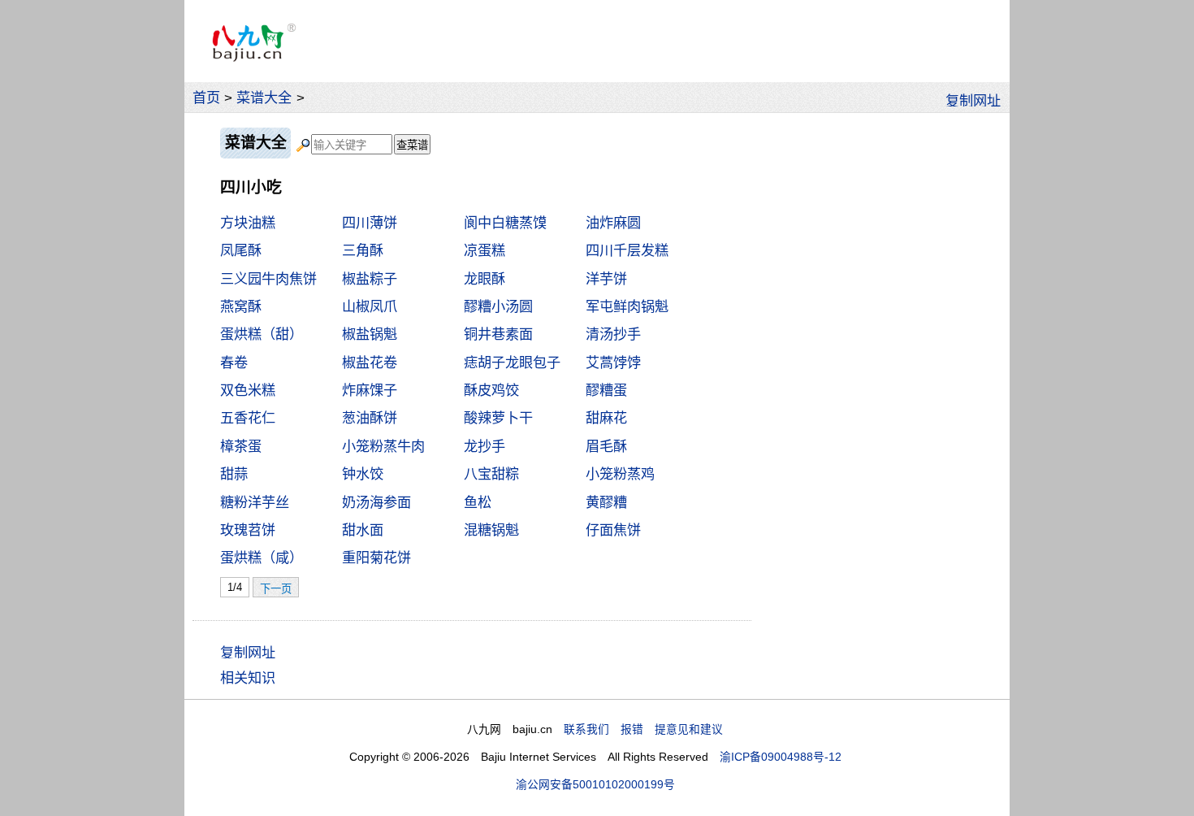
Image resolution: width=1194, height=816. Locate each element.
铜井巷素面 (498, 334)
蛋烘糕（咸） (261, 557)
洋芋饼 (606, 279)
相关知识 (247, 678)
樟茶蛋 (241, 446)
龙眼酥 (484, 279)
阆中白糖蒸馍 (505, 223)
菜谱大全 (264, 97)
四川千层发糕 (627, 250)
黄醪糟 (606, 502)
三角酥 (362, 250)
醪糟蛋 (606, 390)
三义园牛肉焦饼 (268, 279)
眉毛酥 (606, 446)
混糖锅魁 (491, 530)
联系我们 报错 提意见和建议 (643, 729)
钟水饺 (362, 474)
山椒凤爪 (369, 306)
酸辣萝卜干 (498, 418)
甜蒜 (234, 474)
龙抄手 (484, 446)
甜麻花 (606, 418)
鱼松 (477, 502)
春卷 (234, 362)
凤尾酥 (241, 250)
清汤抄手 (613, 334)
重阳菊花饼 (376, 557)
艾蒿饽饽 (613, 362)
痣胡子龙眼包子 (512, 362)
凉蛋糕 (484, 250)
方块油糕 (247, 223)
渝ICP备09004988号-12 (780, 757)
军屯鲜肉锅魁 (627, 306)
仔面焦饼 (613, 530)
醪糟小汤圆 (498, 306)
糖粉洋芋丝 (254, 502)
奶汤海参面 (376, 502)
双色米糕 (247, 390)
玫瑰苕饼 (247, 530)
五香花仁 (247, 418)
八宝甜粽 (491, 474)
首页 (206, 97)
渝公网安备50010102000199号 (595, 785)
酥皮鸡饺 (491, 390)
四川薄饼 (369, 223)
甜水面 (362, 530)
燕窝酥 (241, 306)
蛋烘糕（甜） (261, 334)
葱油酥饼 (369, 418)
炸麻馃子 (369, 390)
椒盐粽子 (369, 279)
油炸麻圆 (613, 223)
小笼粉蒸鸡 (620, 474)
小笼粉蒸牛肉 (383, 446)
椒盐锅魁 (369, 334)
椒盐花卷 (369, 362)
